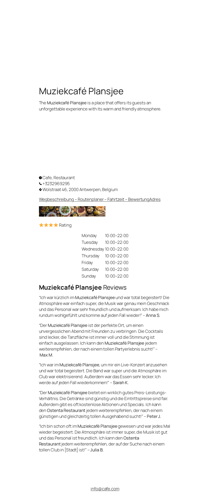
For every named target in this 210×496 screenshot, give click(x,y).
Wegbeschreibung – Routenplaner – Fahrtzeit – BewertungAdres (100, 199)
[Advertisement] (105, 28)
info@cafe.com (105, 489)
